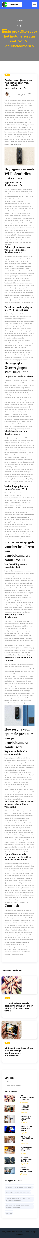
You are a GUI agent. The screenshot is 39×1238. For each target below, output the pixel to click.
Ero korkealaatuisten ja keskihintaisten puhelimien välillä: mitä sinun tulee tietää (18, 1007)
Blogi (19, 25)
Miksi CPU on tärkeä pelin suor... (26, 1128)
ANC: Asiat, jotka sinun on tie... (27, 1138)
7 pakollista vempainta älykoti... (26, 1118)
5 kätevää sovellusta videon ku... (25, 1107)
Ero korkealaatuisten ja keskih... (27, 1097)
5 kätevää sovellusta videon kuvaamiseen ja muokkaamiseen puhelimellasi (19, 1052)
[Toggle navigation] (34, 4)
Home (19, 20)
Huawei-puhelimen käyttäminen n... (27, 1169)
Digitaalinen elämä (14, 1085)
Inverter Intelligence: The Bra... (26, 1159)
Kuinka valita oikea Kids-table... (26, 1149)
